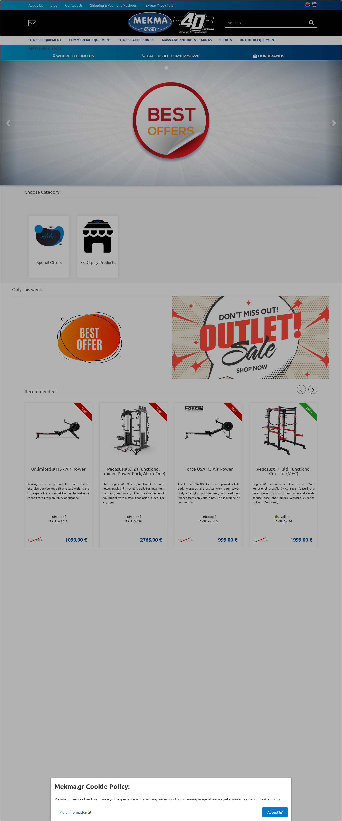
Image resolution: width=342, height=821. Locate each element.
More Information (73, 812)
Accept (273, 812)
